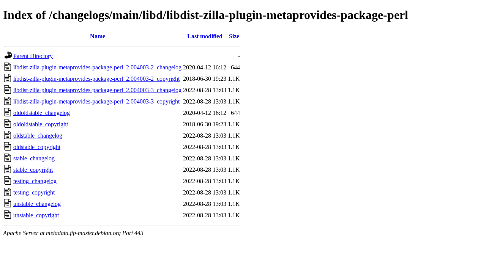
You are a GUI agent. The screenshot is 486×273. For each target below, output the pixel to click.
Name (97, 36)
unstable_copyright (36, 215)
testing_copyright (34, 192)
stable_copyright (33, 169)
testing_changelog (35, 181)
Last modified (204, 36)
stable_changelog (34, 158)
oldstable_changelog (37, 135)
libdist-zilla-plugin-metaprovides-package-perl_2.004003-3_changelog (97, 90)
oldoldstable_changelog (41, 113)
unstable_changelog (37, 204)
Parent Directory (33, 56)
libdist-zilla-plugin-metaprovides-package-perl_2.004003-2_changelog (97, 67)
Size (234, 36)
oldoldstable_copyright (40, 124)
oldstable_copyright (36, 147)
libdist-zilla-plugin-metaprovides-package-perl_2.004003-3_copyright (96, 101)
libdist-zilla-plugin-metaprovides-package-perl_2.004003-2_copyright (96, 78)
